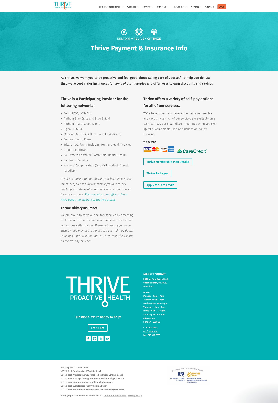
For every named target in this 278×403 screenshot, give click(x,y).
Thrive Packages (157, 173)
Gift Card (209, 7)
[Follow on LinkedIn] (101, 338)
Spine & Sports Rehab (110, 7)
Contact (195, 7)
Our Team (162, 7)
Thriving (146, 7)
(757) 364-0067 (150, 331)
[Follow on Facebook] (88, 338)
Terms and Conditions (115, 395)
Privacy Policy (135, 395)
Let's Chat (97, 328)
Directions (148, 286)
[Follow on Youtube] (107, 338)
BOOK (221, 7)
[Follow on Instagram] (94, 338)
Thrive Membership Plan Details (168, 162)
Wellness (131, 7)
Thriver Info (179, 7)
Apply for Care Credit (160, 185)
